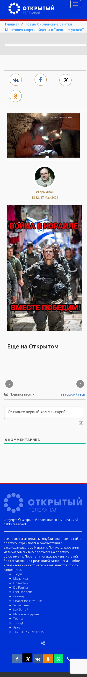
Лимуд (18, 623)
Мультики (20, 578)
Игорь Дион (45, 192)
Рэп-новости (22, 592)
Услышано (21, 605)
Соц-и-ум (20, 596)
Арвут (17, 627)
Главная (12, 24)
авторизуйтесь (72, 394)
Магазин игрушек (26, 614)
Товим (18, 618)
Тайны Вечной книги (28, 632)
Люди (17, 574)
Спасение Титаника (28, 601)
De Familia (20, 587)
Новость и (21, 583)
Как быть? (20, 609)
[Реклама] (44, 267)
